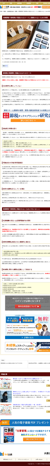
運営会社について (7, 459)
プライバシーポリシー (23, 459)
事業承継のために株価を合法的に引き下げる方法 (11, 363)
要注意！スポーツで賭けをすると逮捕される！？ (27, 378)
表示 (6, 65)
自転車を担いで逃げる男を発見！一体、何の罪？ (27, 404)
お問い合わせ (39, 459)
